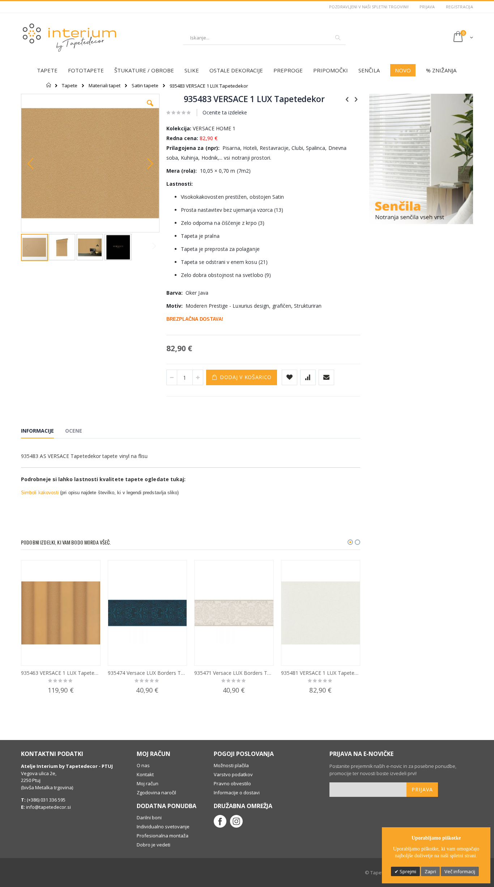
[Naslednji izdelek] (356, 99)
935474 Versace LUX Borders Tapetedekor (147, 672)
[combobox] (264, 37)
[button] (150, 108)
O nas (143, 765)
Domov (49, 85)
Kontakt (145, 774)
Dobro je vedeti (153, 844)
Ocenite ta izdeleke (225, 112)
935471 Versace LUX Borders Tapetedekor (234, 672)
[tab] (43, 432)
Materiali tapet (104, 85)
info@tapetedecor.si (48, 807)
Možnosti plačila (231, 765)
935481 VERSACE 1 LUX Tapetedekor (321, 672)
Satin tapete (145, 85)
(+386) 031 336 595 (45, 799)
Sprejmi (407, 871)
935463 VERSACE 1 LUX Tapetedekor (61, 672)
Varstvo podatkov (233, 774)
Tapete (69, 85)
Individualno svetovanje (163, 826)
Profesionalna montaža (162, 835)
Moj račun (147, 783)
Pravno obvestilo (232, 783)
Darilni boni (149, 817)
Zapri (430, 871)
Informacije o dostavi (237, 792)
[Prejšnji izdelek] (347, 99)
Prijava (427, 6)
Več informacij (459, 871)
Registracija (459, 6)
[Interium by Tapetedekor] (70, 37)
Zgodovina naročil (156, 792)
